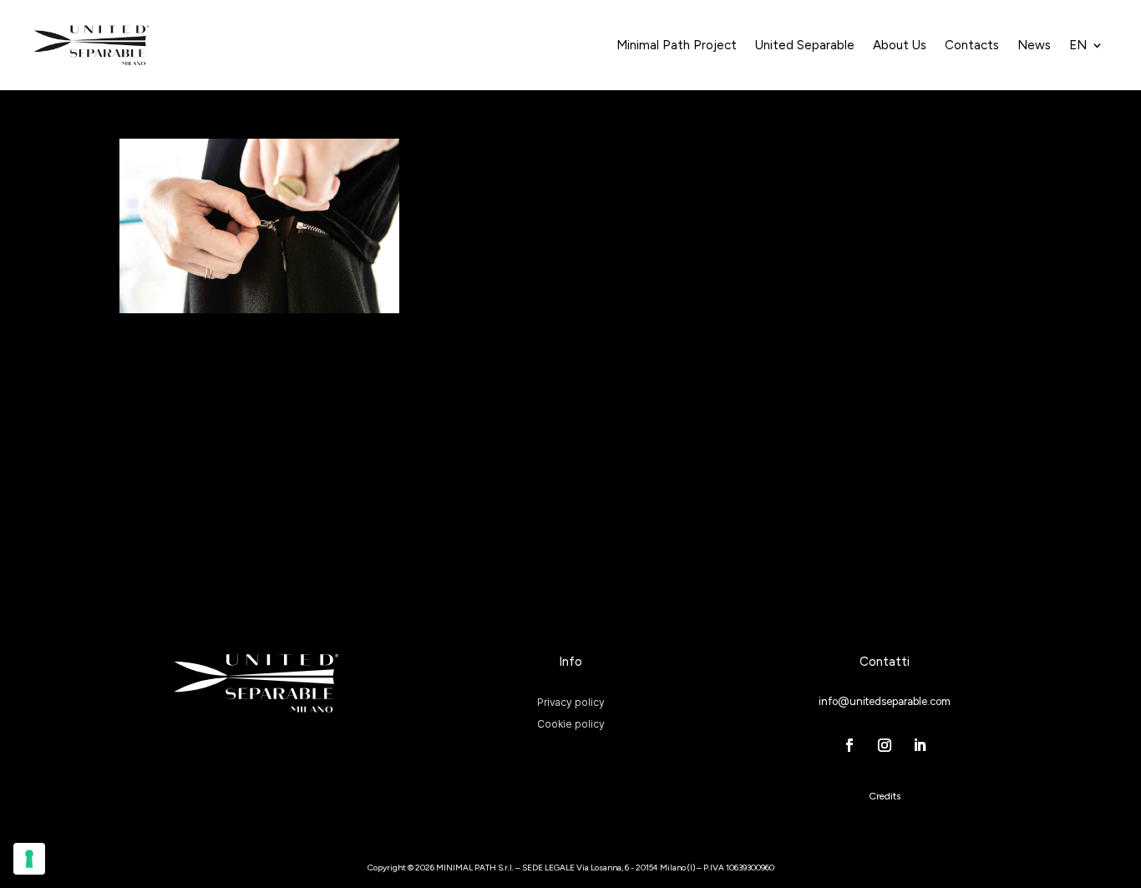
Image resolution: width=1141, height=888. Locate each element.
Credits (884, 796)
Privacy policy (571, 701)
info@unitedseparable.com (885, 701)
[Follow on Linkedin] (919, 745)
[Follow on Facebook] (849, 745)
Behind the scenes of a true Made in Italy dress (251, 358)
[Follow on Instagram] (884, 745)
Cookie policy (571, 723)
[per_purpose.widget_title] (29, 859)
